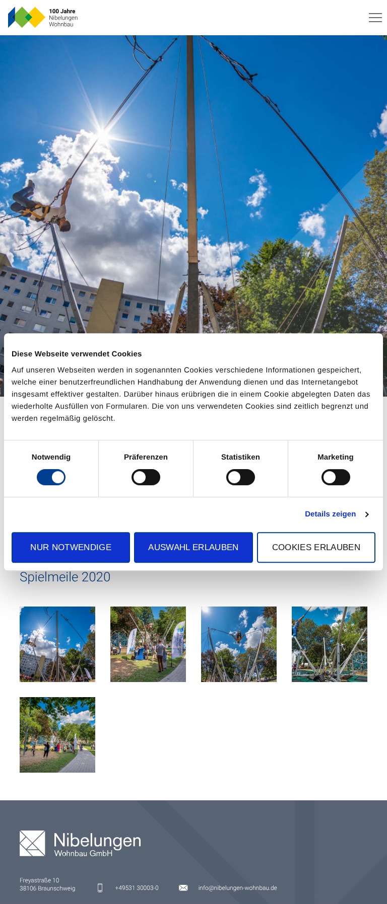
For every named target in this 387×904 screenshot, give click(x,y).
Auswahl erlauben (193, 547)
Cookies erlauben (316, 547)
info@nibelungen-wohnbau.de (238, 887)
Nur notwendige (70, 547)
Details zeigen (330, 514)
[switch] (146, 477)
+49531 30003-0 (136, 887)
